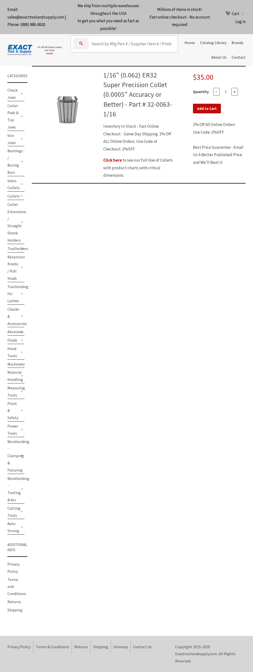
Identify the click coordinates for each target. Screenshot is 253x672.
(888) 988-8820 (32, 24)
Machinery (13, 364)
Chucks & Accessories (13, 316)
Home (190, 42)
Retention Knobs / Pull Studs (13, 267)
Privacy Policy (19, 646)
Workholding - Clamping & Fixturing (13, 456)
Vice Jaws (11, 139)
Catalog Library (213, 42)
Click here (112, 160)
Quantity (201, 91)
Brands (237, 42)
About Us (219, 57)
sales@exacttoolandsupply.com (35, 17)
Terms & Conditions (52, 646)
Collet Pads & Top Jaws (13, 116)
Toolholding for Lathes (13, 293)
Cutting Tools (13, 512)
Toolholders (13, 248)
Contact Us (142, 646)
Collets (13, 196)
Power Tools (12, 429)
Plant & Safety (12, 410)
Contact (239, 57)
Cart (235, 13)
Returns (14, 601)
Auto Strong (13, 527)
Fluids (12, 340)
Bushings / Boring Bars (13, 161)
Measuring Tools (13, 391)
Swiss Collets (13, 184)
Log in (240, 21)
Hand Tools (12, 352)
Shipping (14, 609)
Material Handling (13, 376)
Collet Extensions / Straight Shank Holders (13, 222)
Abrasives (13, 331)
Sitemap (120, 646)
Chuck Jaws (12, 94)
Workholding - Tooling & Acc (13, 489)
